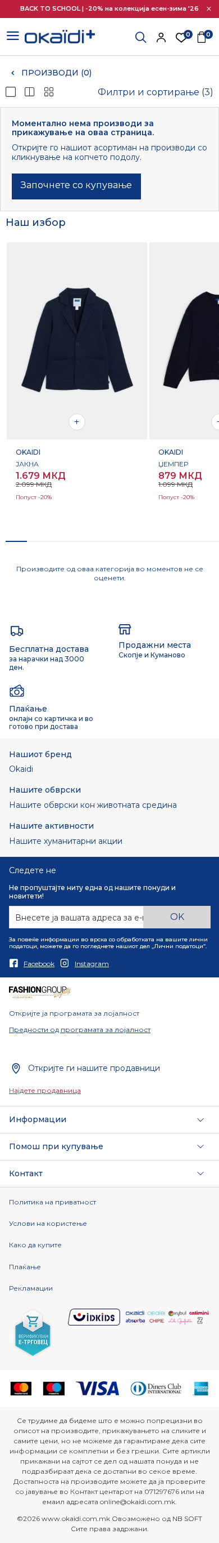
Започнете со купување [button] (76, 185)
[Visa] (97, 1387)
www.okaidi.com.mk (76, 1518)
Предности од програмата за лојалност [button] (79, 1029)
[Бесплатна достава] (17, 630)
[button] (208, 8)
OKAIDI (28, 452)
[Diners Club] (156, 1387)
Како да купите (35, 1245)
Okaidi (21, 769)
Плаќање (25, 1267)
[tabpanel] (77, 386)
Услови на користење (48, 1224)
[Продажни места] (124, 628)
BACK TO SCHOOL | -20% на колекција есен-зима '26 (109, 8)
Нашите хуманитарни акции (65, 841)
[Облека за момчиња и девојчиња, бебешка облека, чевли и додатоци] (60, 35)
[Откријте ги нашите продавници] (15, 1068)
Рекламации (31, 1288)
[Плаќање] (17, 689)
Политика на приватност (52, 1202)
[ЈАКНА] (77, 340)
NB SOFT (187, 1518)
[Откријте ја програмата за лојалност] (40, 991)
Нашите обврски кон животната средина (93, 805)
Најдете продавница (45, 1091)
